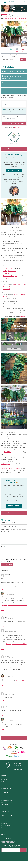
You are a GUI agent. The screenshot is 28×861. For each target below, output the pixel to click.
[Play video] (14, 8)
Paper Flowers (4, 818)
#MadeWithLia (7, 452)
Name (3, 547)
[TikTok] (13, 842)
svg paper (16, 18)
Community (4, 795)
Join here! (22, 316)
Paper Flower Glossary (6, 800)
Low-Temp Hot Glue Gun (9, 271)
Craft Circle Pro (5, 811)
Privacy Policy (4, 783)
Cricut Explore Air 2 (8, 268)
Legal (2, 781)
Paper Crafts (4, 823)
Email (3, 553)
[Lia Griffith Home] (7, 2)
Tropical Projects (22, 18)
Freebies (3, 809)
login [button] (24, 1)
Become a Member (5, 806)
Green (10, 286)
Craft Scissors (6, 273)
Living (2, 829)
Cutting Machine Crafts (7, 831)
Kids (2, 827)
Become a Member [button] (14, 170)
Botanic (15, 284)
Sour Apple (5, 286)
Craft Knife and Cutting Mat (10, 276)
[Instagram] (5, 842)
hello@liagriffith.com (21, 680)
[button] (23, 50)
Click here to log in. (18, 127)
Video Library (4, 804)
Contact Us (4, 779)
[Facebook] (8, 842)
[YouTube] (10, 842)
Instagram (5, 468)
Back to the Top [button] (15, 513)
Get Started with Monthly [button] (14, 123)
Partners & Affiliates (6, 788)
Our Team (3, 777)
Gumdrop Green (21, 284)
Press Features (4, 786)
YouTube (18, 468)
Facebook (10, 468)
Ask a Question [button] (14, 149)
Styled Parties (4, 14)
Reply (2, 589)
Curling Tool (6, 278)
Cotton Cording (7, 289)
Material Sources (5, 808)
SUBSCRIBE (22, 59)
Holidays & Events (5, 825)
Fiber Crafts (4, 821)
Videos (3, 834)
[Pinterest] (2, 842)
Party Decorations (9, 18)
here (11, 262)
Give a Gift (3, 798)
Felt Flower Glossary (6, 802)
